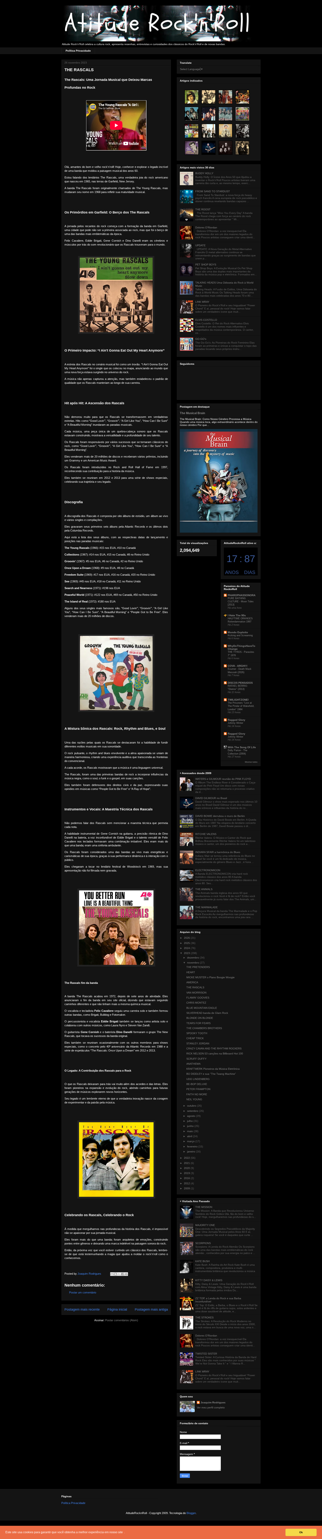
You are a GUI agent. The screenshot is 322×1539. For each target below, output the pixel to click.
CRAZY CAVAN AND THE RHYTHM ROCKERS (214, 1048)
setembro (193, 1110)
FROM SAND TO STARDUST (212, 191)
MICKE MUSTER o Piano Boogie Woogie (210, 977)
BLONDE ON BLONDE (199, 1017)
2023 (187, 953)
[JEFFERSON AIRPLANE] (208, 131)
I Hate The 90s (237, 615)
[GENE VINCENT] (191, 148)
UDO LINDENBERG (198, 1079)
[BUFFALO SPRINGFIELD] (242, 148)
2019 (187, 1173)
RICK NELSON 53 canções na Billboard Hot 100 (214, 1053)
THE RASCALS (195, 987)
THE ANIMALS (203, 889)
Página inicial (117, 1309)
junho (190, 1125)
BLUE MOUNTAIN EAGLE (201, 1007)
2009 (187, 1188)
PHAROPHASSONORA (241, 595)
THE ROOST (203, 209)
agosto (191, 1115)
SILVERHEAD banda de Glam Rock (207, 1012)
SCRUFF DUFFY (196, 1058)
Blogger (191, 1513)
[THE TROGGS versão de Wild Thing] (191, 131)
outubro (192, 1105)
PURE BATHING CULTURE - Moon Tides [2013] (241, 601)
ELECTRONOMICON (207, 870)
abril (190, 1136)
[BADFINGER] (208, 114)
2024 (187, 948)
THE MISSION (203, 1207)
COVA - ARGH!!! (237, 665)
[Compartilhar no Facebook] (122, 1274)
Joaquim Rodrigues (213, 1402)
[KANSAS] (242, 97)
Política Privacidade (78, 50)
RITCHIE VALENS (205, 834)
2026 (187, 937)
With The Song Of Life (242, 747)
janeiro (191, 1151)
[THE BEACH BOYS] (225, 114)
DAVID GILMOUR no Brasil (211, 798)
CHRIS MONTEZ (196, 1002)
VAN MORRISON (196, 992)
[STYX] (191, 114)
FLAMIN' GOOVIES (197, 997)
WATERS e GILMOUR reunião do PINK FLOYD (223, 778)
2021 (187, 1163)
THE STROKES (204, 1317)
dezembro (193, 957)
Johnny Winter (235, 723)
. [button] (124, 1532)
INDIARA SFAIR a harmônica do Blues (217, 852)
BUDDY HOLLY (204, 173)
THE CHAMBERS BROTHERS (204, 1028)
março (191, 1141)
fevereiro (192, 1146)
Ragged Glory (236, 719)
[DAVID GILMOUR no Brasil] (208, 148)
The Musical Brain (192, 413)
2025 (187, 943)
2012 (187, 1183)
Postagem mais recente (82, 1309)
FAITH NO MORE (196, 1094)
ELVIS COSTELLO (206, 319)
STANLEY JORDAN (197, 1043)
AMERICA (192, 982)
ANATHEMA (193, 1063)
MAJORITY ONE (205, 1225)
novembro (193, 962)
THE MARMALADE (206, 907)
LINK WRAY (202, 301)
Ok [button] (301, 1532)
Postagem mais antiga (151, 1309)
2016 (187, 1178)
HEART (190, 972)
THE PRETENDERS (198, 967)
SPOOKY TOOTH (196, 1033)
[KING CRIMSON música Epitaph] (225, 131)
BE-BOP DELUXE (196, 1084)
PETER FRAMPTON (198, 1089)
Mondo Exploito (238, 632)
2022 (187, 1157)
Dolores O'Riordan (206, 227)
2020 (187, 1168)
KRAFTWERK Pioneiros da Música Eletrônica (213, 1068)
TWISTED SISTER (206, 1353)
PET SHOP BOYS (205, 264)
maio (190, 1131)
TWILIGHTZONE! (238, 699)
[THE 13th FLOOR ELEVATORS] (242, 131)
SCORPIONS (203, 1243)
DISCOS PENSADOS (240, 682)
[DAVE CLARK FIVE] (208, 97)
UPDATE (200, 245)
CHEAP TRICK (195, 1038)
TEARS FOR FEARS (198, 1023)
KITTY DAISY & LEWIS (208, 1280)
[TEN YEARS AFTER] (225, 97)
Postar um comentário (82, 1292)
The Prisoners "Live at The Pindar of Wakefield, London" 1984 (241, 706)
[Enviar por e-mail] (112, 1274)
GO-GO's (200, 338)
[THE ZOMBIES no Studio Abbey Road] (242, 114)
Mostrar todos (251, 762)
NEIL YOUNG (194, 1099)
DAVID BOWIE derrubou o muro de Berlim (220, 815)
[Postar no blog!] (115, 1274)
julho (190, 1120)
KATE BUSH (202, 1261)
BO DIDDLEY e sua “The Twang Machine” (211, 1073)
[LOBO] (191, 97)
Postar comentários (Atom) (121, 1320)
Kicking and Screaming (240, 635)
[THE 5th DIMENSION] (225, 148)
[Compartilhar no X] (119, 1274)
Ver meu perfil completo (211, 1407)
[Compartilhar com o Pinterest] (126, 1274)
